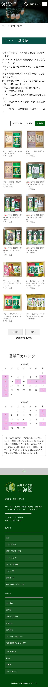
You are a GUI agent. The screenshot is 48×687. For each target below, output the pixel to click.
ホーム (4, 26)
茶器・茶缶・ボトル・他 (15, 584)
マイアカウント (12, 671)
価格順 (29, 123)
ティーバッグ (11, 558)
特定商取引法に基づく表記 (16, 643)
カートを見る (11, 651)
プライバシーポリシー (14, 636)
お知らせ (9, 623)
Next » (33, 332)
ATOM (8, 665)
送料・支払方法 (12, 616)
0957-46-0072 (35, 4)
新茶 (8, 538)
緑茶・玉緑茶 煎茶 (13, 551)
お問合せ (9, 630)
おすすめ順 (17, 123)
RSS (8, 658)
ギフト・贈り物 (16, 26)
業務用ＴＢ (10, 578)
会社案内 (9, 603)
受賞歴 (8, 610)
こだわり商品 (11, 544)
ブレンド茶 (10, 571)
